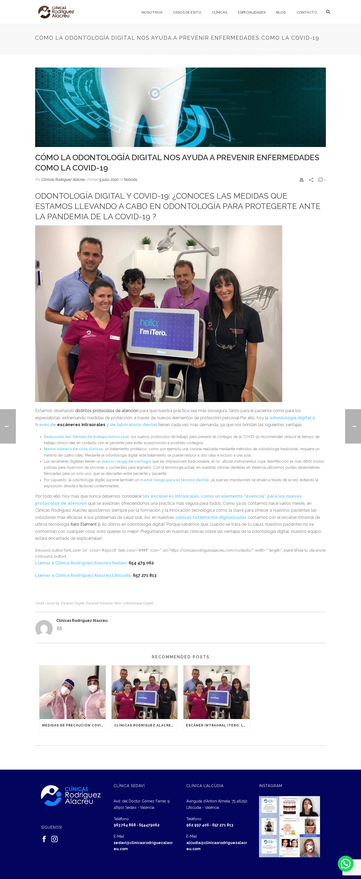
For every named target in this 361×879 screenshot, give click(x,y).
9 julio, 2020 (108, 179)
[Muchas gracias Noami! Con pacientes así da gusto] (269, 847)
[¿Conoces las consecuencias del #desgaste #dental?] (289, 806)
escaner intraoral (99, 603)
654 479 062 (141, 562)
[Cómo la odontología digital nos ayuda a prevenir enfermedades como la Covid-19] (180, 107)
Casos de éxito (187, 12)
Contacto (307, 12)
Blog (281, 12)
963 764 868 (125, 825)
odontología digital (138, 603)
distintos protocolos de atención (106, 410)
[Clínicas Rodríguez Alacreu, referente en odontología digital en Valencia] (145, 692)
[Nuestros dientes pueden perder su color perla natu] (289, 847)
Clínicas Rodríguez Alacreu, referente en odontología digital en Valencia (146, 725)
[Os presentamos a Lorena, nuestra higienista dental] (269, 826)
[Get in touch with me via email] (59, 629)
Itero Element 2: (85, 524)
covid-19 (52, 603)
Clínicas (219, 12)
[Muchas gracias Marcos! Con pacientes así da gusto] (269, 806)
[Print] (301, 180)
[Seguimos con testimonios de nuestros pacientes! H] (310, 806)
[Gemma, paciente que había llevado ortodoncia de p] (310, 826)
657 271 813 (144, 575)
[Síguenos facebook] (44, 839)
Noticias (130, 179)
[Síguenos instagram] (54, 839)
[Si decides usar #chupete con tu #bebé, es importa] (289, 826)
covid (39, 603)
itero (117, 603)
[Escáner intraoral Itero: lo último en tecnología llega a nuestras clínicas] (216, 692)
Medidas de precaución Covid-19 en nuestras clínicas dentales (74, 725)
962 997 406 (197, 825)
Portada (147, 49)
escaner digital (73, 603)
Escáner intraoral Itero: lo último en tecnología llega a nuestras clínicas (218, 725)
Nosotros (152, 12)
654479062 (149, 825)
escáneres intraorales (81, 424)
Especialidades (252, 12)
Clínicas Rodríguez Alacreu (63, 179)
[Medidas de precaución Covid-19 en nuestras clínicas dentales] (72, 692)
